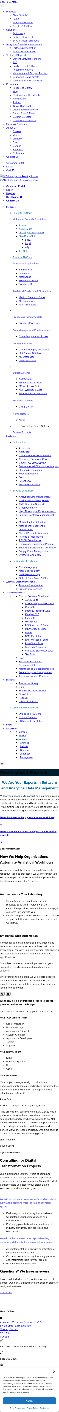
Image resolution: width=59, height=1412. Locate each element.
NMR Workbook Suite (30, 390)
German (17, 146)
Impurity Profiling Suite (37, 611)
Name (22, 420)
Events (9, 724)
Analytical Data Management (35, 497)
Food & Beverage (28, 473)
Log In (9, 166)
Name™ (16, 19)
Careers (17, 131)
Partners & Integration (24, 48)
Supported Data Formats (26, 77)
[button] (54, 1371)
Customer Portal (15, 163)
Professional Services (24, 51)
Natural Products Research (33, 533)
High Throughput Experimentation (37, 511)
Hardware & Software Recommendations (30, 663)
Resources (12, 84)
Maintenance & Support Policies (30, 73)
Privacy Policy (32, 1408)
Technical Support (16, 55)
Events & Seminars (16, 124)
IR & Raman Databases (31, 353)
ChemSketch (26, 407)
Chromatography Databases (34, 349)
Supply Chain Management (34, 551)
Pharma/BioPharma (29, 484)
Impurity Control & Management (36, 515)
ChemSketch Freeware (25, 109)
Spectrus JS (25, 284)
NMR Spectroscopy (29, 574)
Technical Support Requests (28, 80)
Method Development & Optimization (32, 527)
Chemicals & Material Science (35, 455)
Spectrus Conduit (28, 280)
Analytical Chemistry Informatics (24, 44)
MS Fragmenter (27, 301)
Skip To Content (8, 2)
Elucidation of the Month (26, 95)
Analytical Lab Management (34, 500)
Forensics (24, 477)
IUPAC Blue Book (22, 106)
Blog (15, 91)
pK (27, 247)
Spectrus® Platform (23, 26)
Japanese (18, 149)
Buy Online (12, 197)
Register (10, 193)
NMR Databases (27, 360)
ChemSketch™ (20, 15)
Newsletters (19, 99)
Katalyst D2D (26, 269)
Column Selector (22, 117)
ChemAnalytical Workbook (33, 336)
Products (11, 11)
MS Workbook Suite (29, 386)
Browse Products (22, 432)
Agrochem (24, 452)
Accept (29, 1401)
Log (28, 240)
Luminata (24, 273)
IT (20, 518)
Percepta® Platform (23, 22)
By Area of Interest (23, 37)
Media (16, 135)
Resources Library (22, 88)
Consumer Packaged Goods (34, 459)
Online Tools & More (24, 113)
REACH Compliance (30, 540)
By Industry (19, 33)
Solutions (11, 30)
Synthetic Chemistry (30, 555)
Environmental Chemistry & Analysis (39, 466)
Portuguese (19, 153)
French (16, 142)
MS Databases (26, 357)
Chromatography (28, 567)
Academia (24, 448)
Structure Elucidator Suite (33, 393)
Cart (8, 170)
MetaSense (25, 277)
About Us (11, 128)
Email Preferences (17, 1408)
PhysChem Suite (34, 643)
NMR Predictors (27, 304)
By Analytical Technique (26, 40)
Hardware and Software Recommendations (25, 67)
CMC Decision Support (31, 504)
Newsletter (25, 694)
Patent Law (25, 481)
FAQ (15, 62)
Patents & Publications (31, 537)
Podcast (17, 102)
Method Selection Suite (32, 297)
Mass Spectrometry (29, 571)
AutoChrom (25, 379)
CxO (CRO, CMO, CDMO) (32, 463)
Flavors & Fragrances (30, 470)
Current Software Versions (27, 59)
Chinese (17, 138)
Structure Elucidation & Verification (38, 547)
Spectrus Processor (29, 323)
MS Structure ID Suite (30, 382)
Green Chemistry (28, 507)
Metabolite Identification (32, 522)
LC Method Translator (24, 120)
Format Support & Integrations (35, 672)
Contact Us (44, 1408)
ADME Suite (31, 600)
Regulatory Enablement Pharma (36, 544)
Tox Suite (30, 654)
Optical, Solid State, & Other (34, 578)
